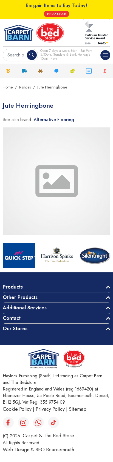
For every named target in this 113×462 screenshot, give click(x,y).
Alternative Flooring (54, 119)
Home (8, 87)
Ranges (25, 87)
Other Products (20, 297)
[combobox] (15, 55)
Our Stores (15, 328)
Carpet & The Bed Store (48, 435)
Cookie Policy (17, 409)
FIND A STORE (56, 14)
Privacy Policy (50, 409)
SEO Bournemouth (54, 449)
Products (13, 286)
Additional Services (25, 307)
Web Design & (19, 449)
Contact (12, 318)
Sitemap (77, 409)
